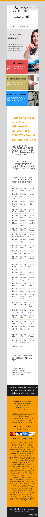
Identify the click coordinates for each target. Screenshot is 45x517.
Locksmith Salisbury (19, 370)
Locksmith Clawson (18, 368)
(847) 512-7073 (29, 7)
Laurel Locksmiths (18, 375)
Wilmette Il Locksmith (23, 13)
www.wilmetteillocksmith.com (22, 422)
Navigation (24, 27)
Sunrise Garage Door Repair (21, 373)
